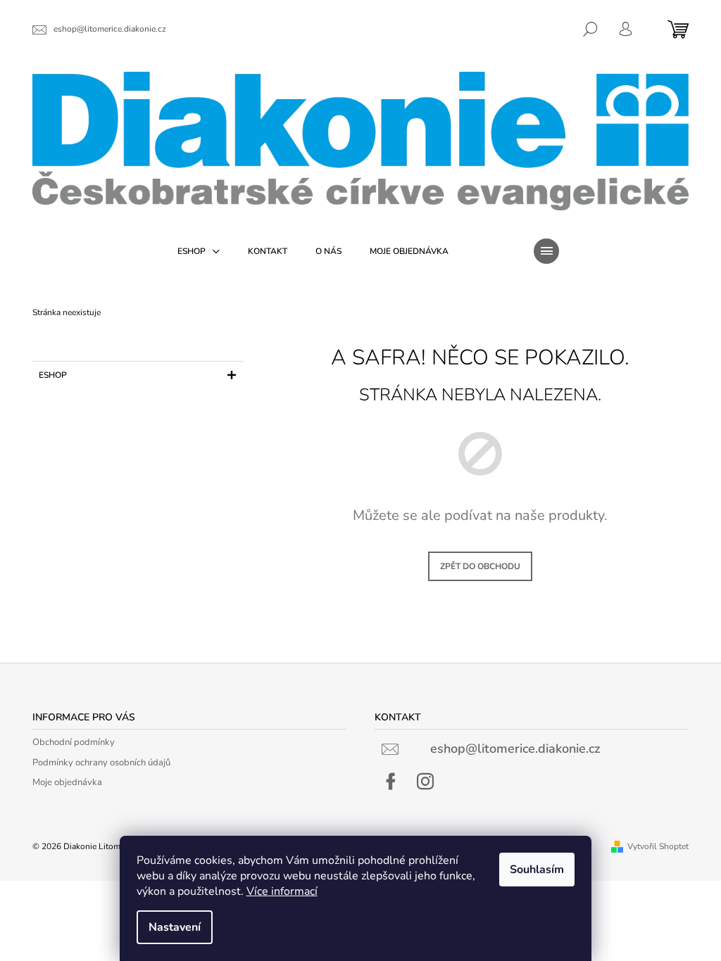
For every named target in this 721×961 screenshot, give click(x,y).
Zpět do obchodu (480, 566)
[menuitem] (198, 251)
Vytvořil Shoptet (658, 846)
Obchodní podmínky (73, 742)
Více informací (282, 891)
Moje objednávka (67, 782)
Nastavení (175, 927)
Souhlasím (537, 869)
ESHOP (53, 375)
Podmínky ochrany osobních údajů (101, 762)
